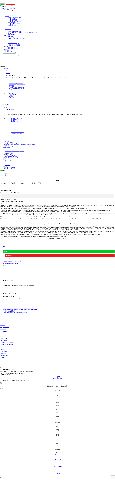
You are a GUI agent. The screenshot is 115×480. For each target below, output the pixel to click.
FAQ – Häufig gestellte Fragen (14, 100)
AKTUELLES (6, 141)
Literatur (9, 11)
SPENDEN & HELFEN (7, 158)
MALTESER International (13, 24)
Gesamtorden (11, 85)
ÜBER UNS (5, 68)
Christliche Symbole (11, 40)
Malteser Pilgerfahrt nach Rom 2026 (14, 31)
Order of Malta (3, 318)
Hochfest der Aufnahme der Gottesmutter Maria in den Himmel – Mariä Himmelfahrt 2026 (20, 309)
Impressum (57, 376)
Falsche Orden (10, 15)
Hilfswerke (7, 16)
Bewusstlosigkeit (57, 461)
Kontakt (6, 46)
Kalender (9, 33)
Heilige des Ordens (11, 37)
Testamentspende (9, 255)
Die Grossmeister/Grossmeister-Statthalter (16, 88)
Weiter (4, 246)
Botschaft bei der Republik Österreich (16, 83)
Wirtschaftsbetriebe (12, 94)
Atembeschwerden (57, 459)
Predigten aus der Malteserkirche (14, 45)
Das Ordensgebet (11, 36)
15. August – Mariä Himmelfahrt (9, 310)
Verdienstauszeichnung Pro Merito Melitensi (17, 87)
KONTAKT (5, 166)
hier (64, 238)
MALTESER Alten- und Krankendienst (15, 21)
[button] (13, 8)
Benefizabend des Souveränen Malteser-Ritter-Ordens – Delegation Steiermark (22, 32)
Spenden (2, 4)
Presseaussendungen (9, 160)
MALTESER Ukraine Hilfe (16, 133)
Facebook (7, 173)
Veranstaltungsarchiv (12, 34)
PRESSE (4, 159)
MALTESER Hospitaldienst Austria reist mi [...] (11, 263)
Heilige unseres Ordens (13, 98)
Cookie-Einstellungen (57, 378)
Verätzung (57, 473)
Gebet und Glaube (11, 42)
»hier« (28, 380)
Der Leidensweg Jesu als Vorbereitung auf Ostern (17, 38)
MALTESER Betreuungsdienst (14, 23)
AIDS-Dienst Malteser (12, 22)
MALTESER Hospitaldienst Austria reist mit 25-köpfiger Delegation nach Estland (18, 308)
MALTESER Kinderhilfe (12, 19)
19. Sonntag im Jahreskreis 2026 (9, 311)
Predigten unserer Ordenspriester (14, 44)
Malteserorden (8, 29)
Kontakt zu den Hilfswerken (13, 48)
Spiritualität (7, 35)
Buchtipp (7, 50)
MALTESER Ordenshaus (12, 20)
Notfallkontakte (10, 4)
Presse (6, 49)
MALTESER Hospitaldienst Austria (14, 17)
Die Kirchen (10, 12)
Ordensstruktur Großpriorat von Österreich (17, 84)
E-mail (6, 175)
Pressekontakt (7, 161)
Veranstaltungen (8, 30)
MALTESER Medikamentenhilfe (14, 27)
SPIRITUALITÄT (6, 147)
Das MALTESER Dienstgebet (13, 43)
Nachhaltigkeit (11, 95)
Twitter (6, 174)
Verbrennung (57, 468)
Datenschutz (57, 377)
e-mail (9, 244)
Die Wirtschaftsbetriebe (12, 13)
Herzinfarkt (57, 454)
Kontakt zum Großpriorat (12, 47)
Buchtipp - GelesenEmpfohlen (11, 164)
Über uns (7, 9)
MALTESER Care (11, 18)
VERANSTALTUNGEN (8, 142)
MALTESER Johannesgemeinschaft (15, 123)
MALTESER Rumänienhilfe (13, 26)
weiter (4, 287)
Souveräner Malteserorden (5, 6)
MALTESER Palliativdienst (13, 25)
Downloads (7, 165)
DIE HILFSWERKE (10, 109)
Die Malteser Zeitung (9, 51)
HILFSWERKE (6, 104)
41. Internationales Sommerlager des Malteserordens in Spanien (15, 312)
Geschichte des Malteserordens (13, 10)
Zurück (4, 240)
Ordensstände (11, 86)
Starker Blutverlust (57, 466)
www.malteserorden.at (4, 366)
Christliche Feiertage (11, 39)
